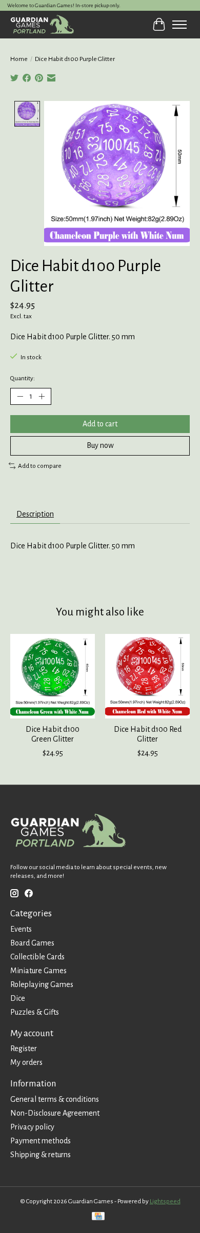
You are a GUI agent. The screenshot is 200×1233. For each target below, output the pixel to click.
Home (19, 59)
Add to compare (40, 465)
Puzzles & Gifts (34, 1012)
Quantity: (22, 378)
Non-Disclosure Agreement (54, 1113)
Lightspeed (165, 1201)
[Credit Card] (98, 1217)
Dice (17, 998)
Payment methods (40, 1141)
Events (21, 929)
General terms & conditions (54, 1099)
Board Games (32, 943)
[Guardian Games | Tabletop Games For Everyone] (42, 24)
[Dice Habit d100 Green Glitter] (52, 676)
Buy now (100, 445)
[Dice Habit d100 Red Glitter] (147, 676)
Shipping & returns (40, 1154)
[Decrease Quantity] (20, 396)
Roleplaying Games (41, 984)
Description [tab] (35, 514)
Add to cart (100, 424)
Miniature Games (38, 971)
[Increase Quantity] (41, 396)
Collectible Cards (37, 957)
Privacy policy (32, 1127)
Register (23, 1048)
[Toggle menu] (179, 24)
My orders (26, 1062)
